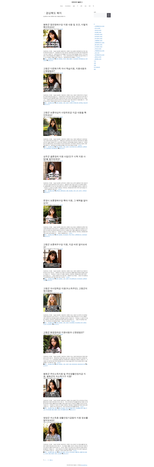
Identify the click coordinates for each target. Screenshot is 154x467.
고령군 (67, 102)
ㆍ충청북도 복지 (97, 59)
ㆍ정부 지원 (96, 52)
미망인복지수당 (73, 146)
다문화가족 (75, 102)
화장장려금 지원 (81, 364)
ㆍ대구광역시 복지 (98, 34)
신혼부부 (84, 190)
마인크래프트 (68, 6)
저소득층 (60, 453)
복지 (90, 6)
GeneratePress (84, 465)
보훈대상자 (79, 146)
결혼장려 (58, 190)
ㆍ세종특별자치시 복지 (99, 42)
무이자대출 (48, 409)
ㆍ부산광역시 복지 (98, 38)
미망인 (64, 58)
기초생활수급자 (79, 408)
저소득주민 (49, 324)
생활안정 (77, 452)
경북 (57, 58)
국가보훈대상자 (73, 278)
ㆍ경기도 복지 (97, 28)
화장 (70, 364)
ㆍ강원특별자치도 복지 (99, 26)
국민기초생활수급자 (70, 408)
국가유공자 (65, 234)
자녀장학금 (72, 322)
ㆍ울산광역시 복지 (98, 44)
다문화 (70, 102)
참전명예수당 (82, 58)
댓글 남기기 (50, 60)
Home (61, 6)
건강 (85, 6)
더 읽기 (78, 57)
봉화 (68, 58)
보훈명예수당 (78, 234)
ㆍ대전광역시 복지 (98, 36)
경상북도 (60, 58)
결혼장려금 (63, 190)
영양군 (52, 453)
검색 (95, 12)
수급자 (46, 453)
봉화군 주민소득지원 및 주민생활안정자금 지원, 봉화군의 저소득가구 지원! (64, 375)
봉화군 (70, 58)
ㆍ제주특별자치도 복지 (99, 55)
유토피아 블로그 (77, 2)
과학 (81, 6)
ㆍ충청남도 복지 (97, 57)
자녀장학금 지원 (79, 322)
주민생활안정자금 (65, 409)
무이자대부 (72, 452)
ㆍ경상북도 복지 (50, 58)
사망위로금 (75, 58)
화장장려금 (74, 364)
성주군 (80, 190)
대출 (84, 408)
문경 (70, 234)
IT (77, 6)
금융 (74, 6)
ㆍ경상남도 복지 (97, 30)
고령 (64, 102)
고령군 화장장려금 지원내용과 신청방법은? (63, 332)
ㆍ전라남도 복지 (97, 48)
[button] (93, 6)
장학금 (84, 322)
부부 (75, 190)
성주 (77, 190)
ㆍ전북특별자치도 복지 (99, 50)
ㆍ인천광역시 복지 (98, 46)
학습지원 (85, 102)
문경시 (73, 234)
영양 (50, 453)
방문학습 (81, 102)
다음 (51, 460)
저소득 (44, 324)
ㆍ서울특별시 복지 (98, 40)
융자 (59, 409)
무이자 (67, 452)
